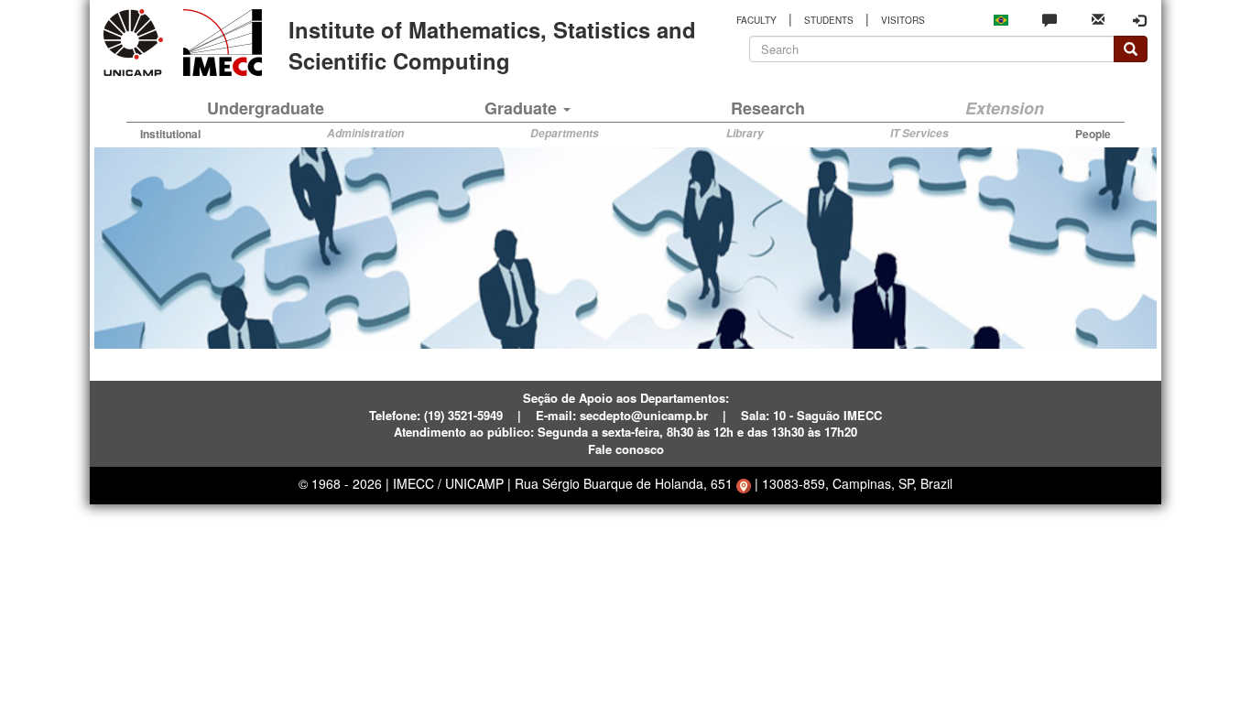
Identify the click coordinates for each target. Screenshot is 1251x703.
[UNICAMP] (136, 42)
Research (768, 108)
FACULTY (756, 20)
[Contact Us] (1049, 19)
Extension (1004, 108)
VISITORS (903, 20)
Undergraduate (265, 108)
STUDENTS (829, 20)
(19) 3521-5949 (463, 415)
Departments (564, 133)
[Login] (1139, 20)
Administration (365, 133)
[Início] (219, 42)
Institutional (170, 133)
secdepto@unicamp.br (644, 415)
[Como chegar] (743, 483)
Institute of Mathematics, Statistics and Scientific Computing (492, 45)
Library (745, 133)
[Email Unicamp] (1098, 18)
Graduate (522, 108)
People (1093, 133)
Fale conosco (626, 449)
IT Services (919, 133)
